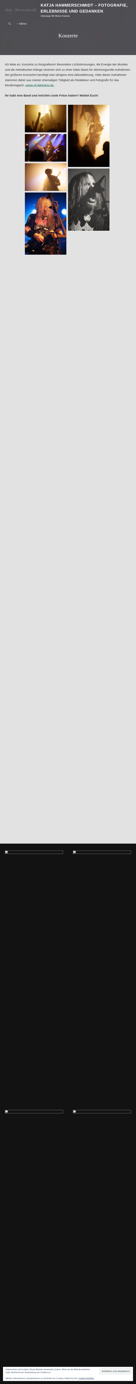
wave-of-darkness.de (40, 85)
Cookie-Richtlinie (86, 1378)
